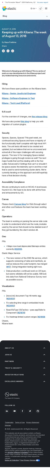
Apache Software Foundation (18, 452)
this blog (25, 121)
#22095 (18, 249)
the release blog (39, 116)
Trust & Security (13, 368)
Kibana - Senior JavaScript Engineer (19, 93)
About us (9, 348)
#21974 (21, 312)
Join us (8, 355)
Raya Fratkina (10, 42)
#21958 (41, 317)
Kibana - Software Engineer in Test (18, 98)
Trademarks (9, 422)
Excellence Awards (14, 381)
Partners (9, 361)
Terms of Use (20, 422)
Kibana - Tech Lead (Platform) (16, 103)
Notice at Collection (12, 460)
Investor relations (14, 375)
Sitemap (8, 425)
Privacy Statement (32, 422)
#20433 (10, 298)
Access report (42, 2)
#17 (8, 267)
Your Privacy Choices (28, 460)
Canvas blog (20, 204)
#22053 (10, 305)
